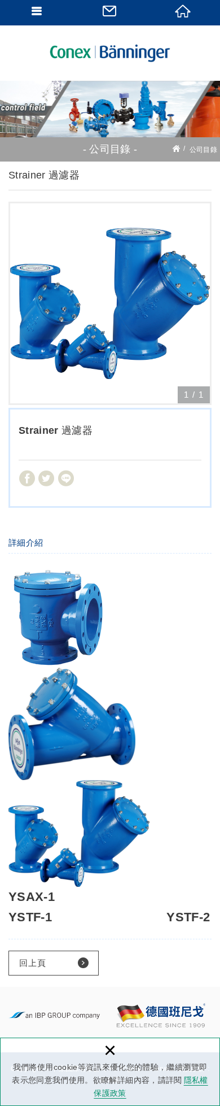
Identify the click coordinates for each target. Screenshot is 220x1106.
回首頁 (183, 11)
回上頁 (32, 963)
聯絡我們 (110, 11)
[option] (110, 303)
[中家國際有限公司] (110, 53)
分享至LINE (66, 478)
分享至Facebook (27, 478)
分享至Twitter (46, 478)
